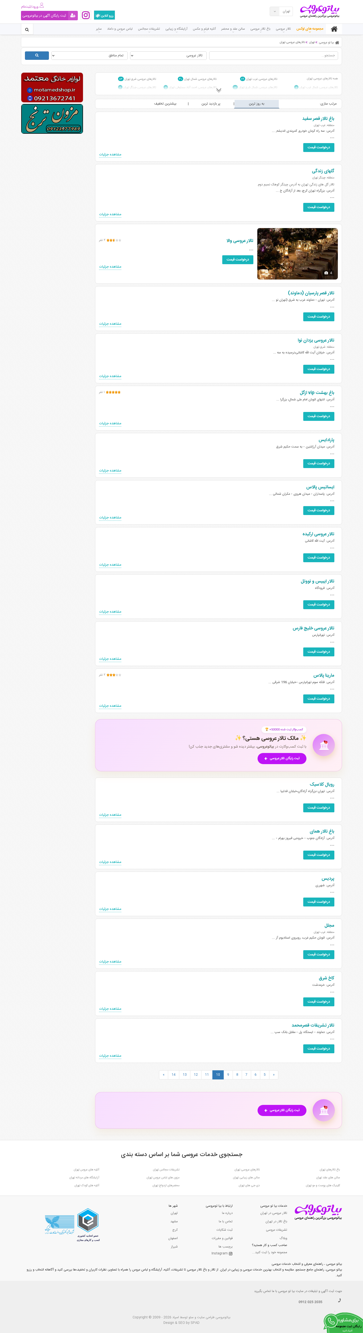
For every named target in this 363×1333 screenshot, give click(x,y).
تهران (174, 1213)
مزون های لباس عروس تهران (163, 1177)
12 (196, 1074)
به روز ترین (256, 104)
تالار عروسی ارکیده (318, 534)
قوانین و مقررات (222, 1238)
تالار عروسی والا (239, 241)
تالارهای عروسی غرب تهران (259, 79)
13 (185, 1074)
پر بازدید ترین (211, 104)
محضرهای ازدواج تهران (166, 1185)
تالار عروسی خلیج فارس (313, 628)
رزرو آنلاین (107, 15)
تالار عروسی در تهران (273, 1213)
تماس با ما (226, 1221)
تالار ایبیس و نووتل (317, 581)
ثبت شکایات (225, 1230)
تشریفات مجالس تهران (166, 1169)
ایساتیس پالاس (320, 487)
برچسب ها (226, 1246)
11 (207, 1074)
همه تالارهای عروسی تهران (322, 78)
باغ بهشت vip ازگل (317, 393)
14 (174, 1074)
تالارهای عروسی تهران (247, 1169)
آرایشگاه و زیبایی (176, 29)
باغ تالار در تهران (276, 1221)
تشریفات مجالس (149, 29)
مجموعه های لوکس (309, 29)
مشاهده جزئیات (110, 155)
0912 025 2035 (310, 1302)
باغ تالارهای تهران (330, 1169)
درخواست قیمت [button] (319, 147)
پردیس (328, 878)
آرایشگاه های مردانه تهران (84, 1177)
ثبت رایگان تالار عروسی (285, 758)
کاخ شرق (326, 978)
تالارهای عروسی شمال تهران (198, 79)
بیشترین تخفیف (165, 104)
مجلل (329, 925)
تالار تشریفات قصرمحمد (313, 1025)
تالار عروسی (283, 29)
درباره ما (227, 1213)
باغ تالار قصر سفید (318, 119)
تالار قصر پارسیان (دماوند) (311, 293)
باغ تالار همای (322, 831)
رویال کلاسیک (322, 784)
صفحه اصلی (334, 29)
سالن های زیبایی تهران (246, 1177)
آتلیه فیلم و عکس (204, 29)
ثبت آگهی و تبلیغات (321, 1291)
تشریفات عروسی (276, 1230)
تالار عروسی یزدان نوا (316, 340)
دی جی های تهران (249, 1185)
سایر (99, 29)
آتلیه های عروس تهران (86, 1169)
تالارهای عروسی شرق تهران (137, 79)
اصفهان (173, 1238)
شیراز (174, 1246)
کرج (175, 1230)
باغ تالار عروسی (260, 29)
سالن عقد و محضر (233, 29)
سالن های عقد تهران (328, 1177)
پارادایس (326, 440)
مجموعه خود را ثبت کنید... (269, 1252)
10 (218, 1074)
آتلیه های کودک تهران (86, 1185)
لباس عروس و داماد (120, 29)
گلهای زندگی (323, 171)
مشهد (174, 1221)
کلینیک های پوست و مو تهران (323, 1185)
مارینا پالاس (323, 675)
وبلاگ (283, 1238)
